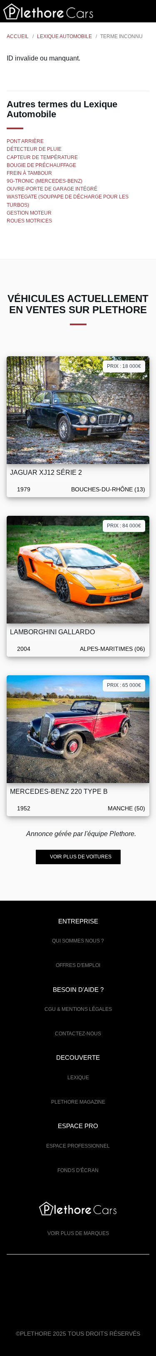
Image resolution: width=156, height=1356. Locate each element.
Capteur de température (42, 157)
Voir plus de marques (78, 1233)
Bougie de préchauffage (41, 165)
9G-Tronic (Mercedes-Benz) (44, 181)
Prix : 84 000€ (124, 526)
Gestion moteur (29, 213)
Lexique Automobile (64, 36)
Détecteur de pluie (34, 149)
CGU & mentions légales (78, 1009)
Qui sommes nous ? (78, 941)
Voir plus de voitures (80, 857)
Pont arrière (25, 141)
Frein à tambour (29, 173)
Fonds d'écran (78, 1170)
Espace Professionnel (78, 1146)
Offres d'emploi (78, 965)
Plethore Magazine (78, 1102)
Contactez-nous (78, 1034)
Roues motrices (29, 221)
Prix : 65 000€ (124, 685)
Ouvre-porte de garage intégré (52, 189)
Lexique (78, 1077)
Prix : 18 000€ (124, 366)
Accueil (18, 36)
